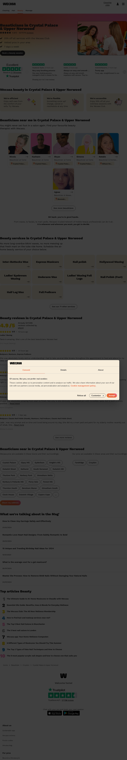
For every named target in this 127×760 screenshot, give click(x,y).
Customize (96, 395)
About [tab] (100, 370)
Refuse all (81, 395)
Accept (112, 395)
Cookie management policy (83, 386)
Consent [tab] (26, 370)
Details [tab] (64, 370)
